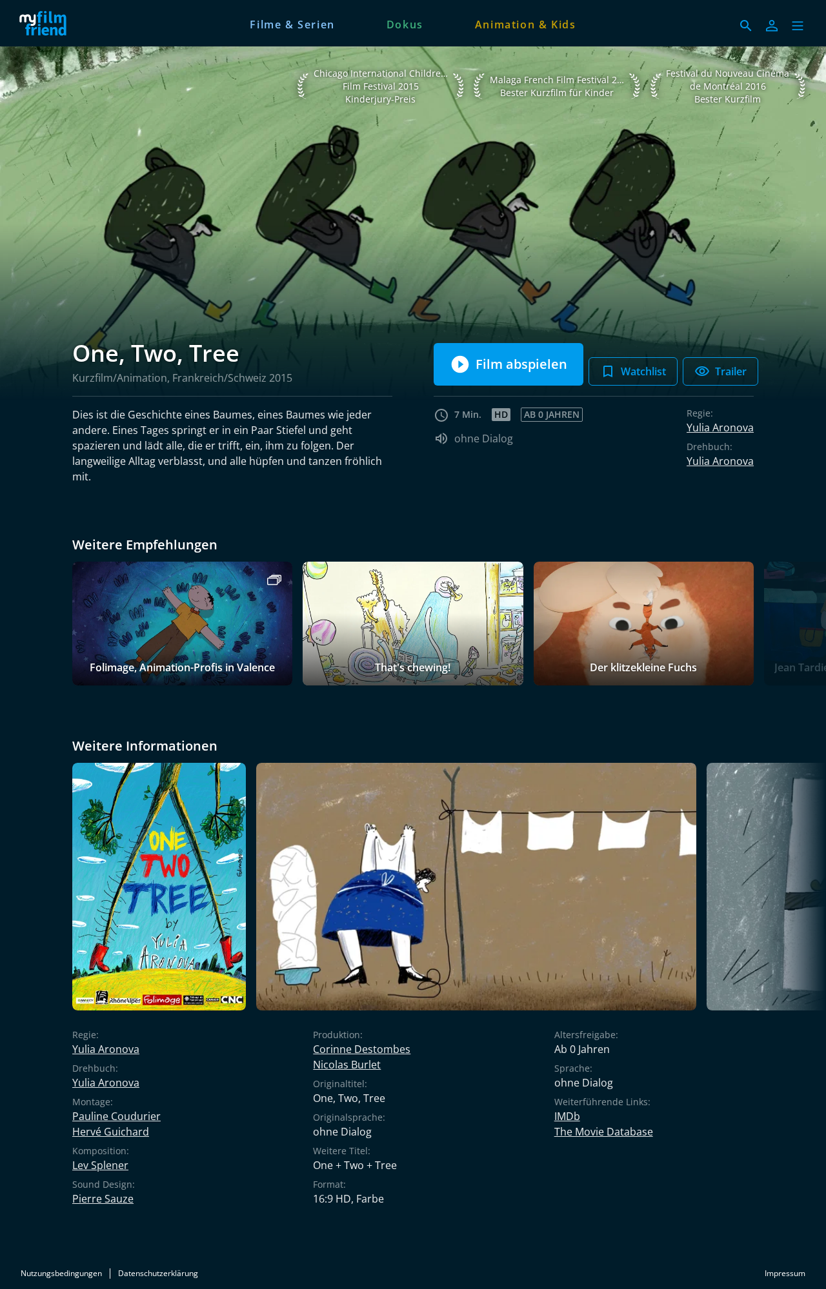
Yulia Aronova (720, 427)
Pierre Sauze (103, 1199)
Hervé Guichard (110, 1132)
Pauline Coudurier (116, 1116)
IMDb (567, 1116)
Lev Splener (100, 1165)
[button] (798, 26)
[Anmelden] (772, 26)
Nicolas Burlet (347, 1065)
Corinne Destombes (361, 1049)
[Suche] (746, 26)
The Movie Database (603, 1132)
